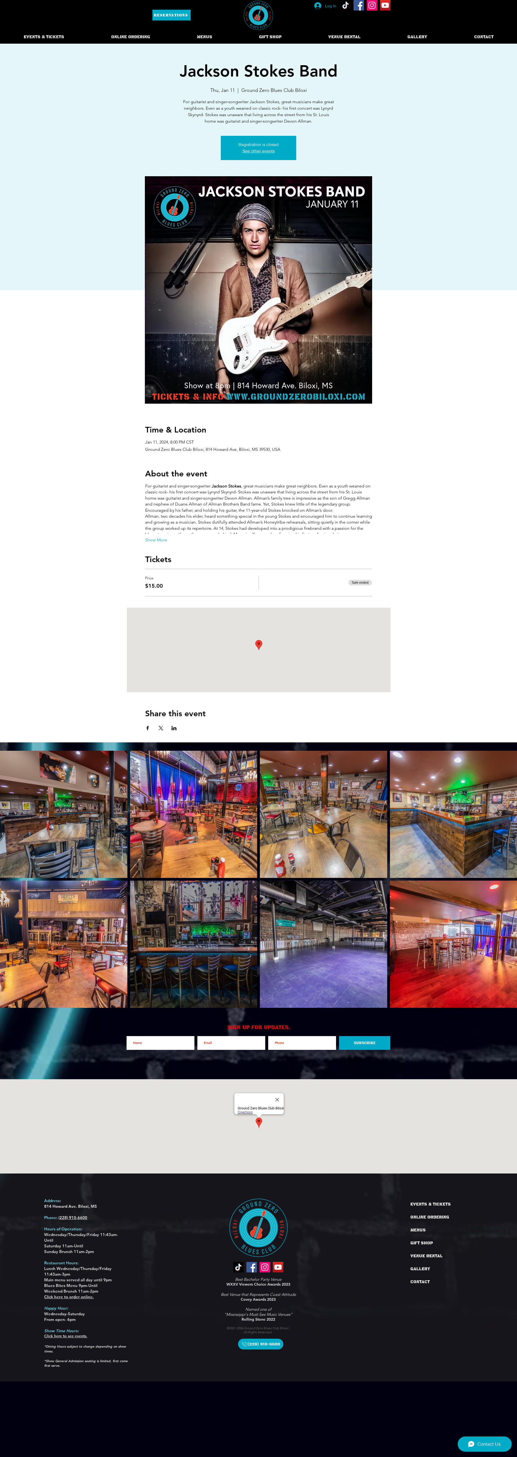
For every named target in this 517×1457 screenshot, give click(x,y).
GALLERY (420, 1269)
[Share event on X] (160, 728)
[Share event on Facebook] (147, 728)
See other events (259, 151)
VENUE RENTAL (426, 1256)
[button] (130, 37)
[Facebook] (359, 5)
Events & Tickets (430, 1204)
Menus (418, 1230)
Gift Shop (421, 1243)
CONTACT (420, 1282)
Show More (156, 539)
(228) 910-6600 (72, 1217)
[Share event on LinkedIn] (174, 728)
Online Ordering (429, 1217)
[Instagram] (372, 5)
